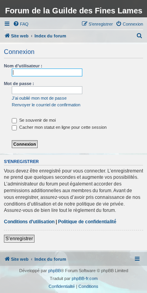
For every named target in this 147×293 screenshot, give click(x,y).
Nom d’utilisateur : (23, 65)
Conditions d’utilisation (29, 221)
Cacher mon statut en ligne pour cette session (62, 127)
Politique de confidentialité (87, 221)
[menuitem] (21, 24)
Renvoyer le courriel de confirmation (46, 104)
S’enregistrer (19, 238)
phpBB (54, 270)
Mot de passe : (19, 83)
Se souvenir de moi (37, 120)
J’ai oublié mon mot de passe (39, 98)
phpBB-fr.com (85, 278)
